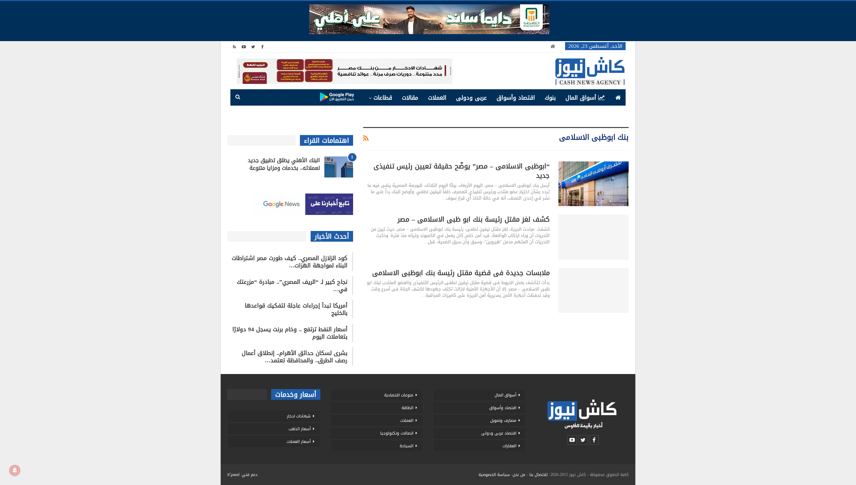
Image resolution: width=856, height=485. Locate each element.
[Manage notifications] (14, 470)
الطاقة (407, 407)
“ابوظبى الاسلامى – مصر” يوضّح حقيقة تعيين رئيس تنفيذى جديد (461, 171)
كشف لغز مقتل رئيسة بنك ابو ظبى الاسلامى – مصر (474, 219)
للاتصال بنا (538, 474)
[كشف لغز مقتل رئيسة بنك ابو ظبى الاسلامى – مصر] (593, 237)
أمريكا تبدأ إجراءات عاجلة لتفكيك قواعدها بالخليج (296, 309)
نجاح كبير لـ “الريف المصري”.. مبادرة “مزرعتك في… (292, 285)
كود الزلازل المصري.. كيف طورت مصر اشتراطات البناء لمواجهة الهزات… (289, 262)
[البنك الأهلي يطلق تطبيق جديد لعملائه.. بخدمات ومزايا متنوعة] (338, 167)
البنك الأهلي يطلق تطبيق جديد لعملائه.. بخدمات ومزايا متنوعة (284, 164)
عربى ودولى (471, 97)
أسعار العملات (299, 441)
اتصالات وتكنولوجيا (396, 433)
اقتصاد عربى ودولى (498, 433)
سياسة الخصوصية (494, 474)
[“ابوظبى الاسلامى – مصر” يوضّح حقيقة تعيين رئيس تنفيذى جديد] (593, 183)
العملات (437, 97)
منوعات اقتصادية (398, 395)
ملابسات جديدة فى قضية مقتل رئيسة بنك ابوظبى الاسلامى (461, 272)
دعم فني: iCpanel (242, 474)
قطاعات (382, 97)
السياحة (406, 446)
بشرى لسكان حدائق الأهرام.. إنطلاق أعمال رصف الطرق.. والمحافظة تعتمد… (294, 357)
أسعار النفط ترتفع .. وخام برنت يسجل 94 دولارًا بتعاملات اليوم (289, 333)
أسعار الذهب (300, 429)
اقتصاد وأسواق (516, 97)
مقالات (410, 97)
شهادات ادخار (299, 416)
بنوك (550, 97)
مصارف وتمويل (503, 420)
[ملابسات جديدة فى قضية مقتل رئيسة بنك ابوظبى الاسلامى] (593, 290)
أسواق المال (580, 97)
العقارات (509, 446)
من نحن (519, 474)
